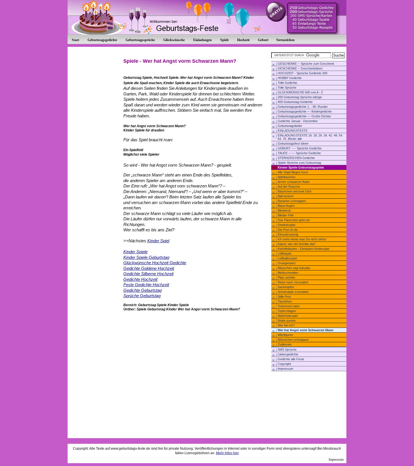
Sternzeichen (285, 40)
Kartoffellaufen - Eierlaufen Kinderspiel (303, 248)
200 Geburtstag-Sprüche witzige (300, 97)
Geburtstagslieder (290, 125)
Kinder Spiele (135, 251)
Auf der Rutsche (289, 186)
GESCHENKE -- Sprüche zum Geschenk (306, 63)
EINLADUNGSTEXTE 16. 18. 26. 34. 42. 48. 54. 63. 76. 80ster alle (310, 137)
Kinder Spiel (158, 240)
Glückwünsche (174, 40)
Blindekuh (284, 210)
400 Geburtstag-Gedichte (295, 102)
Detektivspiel (286, 225)
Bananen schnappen (292, 201)
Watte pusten (287, 320)
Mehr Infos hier (227, 453)
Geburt (263, 40)
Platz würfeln (286, 277)
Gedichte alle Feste (291, 359)
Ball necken (285, 196)
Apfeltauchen (286, 177)
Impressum (285, 368)
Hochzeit (243, 40)
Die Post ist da (287, 229)
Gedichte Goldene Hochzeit (148, 268)
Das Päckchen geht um (294, 220)
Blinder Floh (286, 215)
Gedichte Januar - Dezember (298, 121)
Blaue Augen (286, 205)
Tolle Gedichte (287, 82)
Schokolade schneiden (293, 292)
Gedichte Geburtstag (142, 290)
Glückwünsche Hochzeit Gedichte (154, 262)
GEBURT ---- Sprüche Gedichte (300, 148)
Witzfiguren (285, 335)
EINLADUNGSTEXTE (293, 130)
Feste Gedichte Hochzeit (146, 284)
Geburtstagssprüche (140, 40)
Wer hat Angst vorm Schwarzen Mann (305, 330)
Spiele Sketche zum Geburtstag (299, 162)
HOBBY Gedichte (290, 78)
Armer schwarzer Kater (294, 181)
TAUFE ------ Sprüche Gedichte (299, 153)
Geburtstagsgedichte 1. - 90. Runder (303, 106)
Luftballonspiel (287, 258)
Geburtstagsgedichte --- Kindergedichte (305, 111)
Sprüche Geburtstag (142, 295)
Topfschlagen (287, 311)
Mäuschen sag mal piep (294, 268)
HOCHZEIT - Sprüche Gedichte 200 (302, 73)
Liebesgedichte (288, 354)
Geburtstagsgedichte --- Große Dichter (304, 116)
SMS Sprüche (287, 349)
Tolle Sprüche (287, 87)
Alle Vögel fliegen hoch (293, 172)
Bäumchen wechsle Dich (294, 191)
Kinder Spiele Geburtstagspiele (301, 167)
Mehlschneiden (288, 272)
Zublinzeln (284, 344)
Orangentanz (287, 263)
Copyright (284, 364)
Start (75, 40)
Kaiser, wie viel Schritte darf (296, 244)
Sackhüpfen (286, 287)
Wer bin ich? (286, 325)
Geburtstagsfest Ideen (293, 143)
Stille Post (284, 296)
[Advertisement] (299, 388)
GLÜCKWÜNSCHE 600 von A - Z (300, 92)
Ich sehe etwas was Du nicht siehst (302, 239)
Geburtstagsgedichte (102, 40)
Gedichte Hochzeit (140, 279)
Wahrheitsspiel (288, 315)
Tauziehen (285, 301)
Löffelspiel (284, 253)
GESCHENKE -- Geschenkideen (300, 68)
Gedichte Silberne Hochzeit (148, 273)
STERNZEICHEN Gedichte (296, 158)
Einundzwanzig (288, 234)
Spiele (224, 40)
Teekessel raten (289, 306)
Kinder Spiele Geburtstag (146, 257)
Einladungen (202, 40)
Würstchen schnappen (293, 339)
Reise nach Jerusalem (293, 282)
